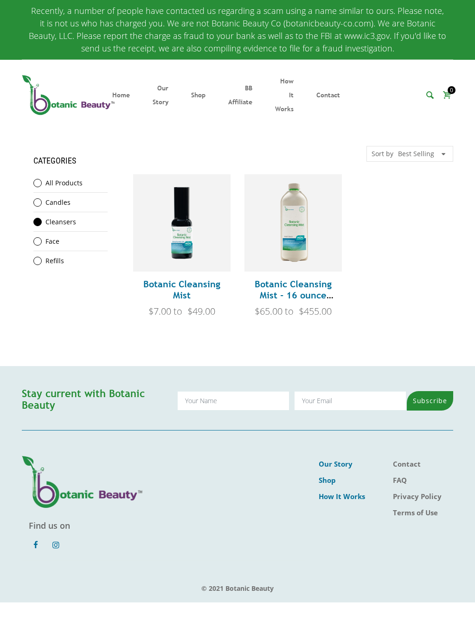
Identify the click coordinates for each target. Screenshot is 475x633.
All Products (64, 182)
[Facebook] (36, 545)
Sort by (382, 153)
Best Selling (416, 153)
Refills (54, 260)
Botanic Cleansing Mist (181, 289)
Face (52, 241)
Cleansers (60, 221)
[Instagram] (56, 545)
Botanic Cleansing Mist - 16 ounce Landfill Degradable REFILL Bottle (293, 301)
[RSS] (66, 540)
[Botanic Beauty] (68, 94)
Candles (58, 202)
